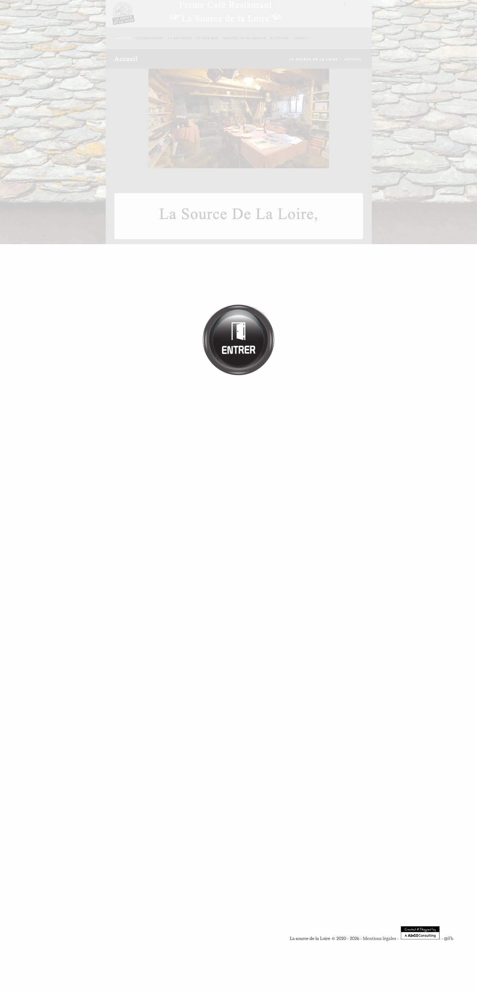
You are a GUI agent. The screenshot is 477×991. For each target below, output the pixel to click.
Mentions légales (379, 938)
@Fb (448, 938)
